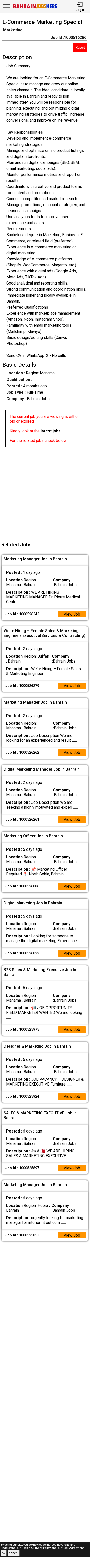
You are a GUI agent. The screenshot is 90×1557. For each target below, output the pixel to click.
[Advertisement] (45, 492)
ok (4, 1553)
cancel (13, 1553)
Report (80, 47)
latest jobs (51, 431)
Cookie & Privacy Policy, (37, 1548)
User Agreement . (73, 1548)
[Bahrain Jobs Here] (35, 8)
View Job (72, 614)
